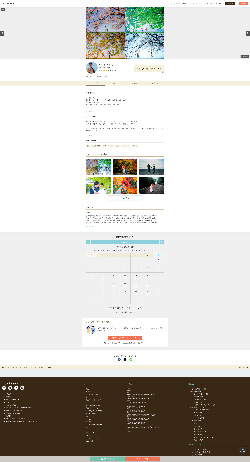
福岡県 (129, 427)
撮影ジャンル (115, 83)
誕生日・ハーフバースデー (94, 400)
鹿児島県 (157, 427)
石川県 (138, 407)
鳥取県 (129, 419)
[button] (98, 167)
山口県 (147, 419)
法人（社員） (90, 441)
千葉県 (134, 403)
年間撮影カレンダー (200, 399)
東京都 (138, 403)
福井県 (143, 407)
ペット (88, 430)
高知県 (143, 423)
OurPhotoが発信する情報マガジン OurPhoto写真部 (21, 421)
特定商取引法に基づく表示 (14, 413)
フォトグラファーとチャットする (126, 338)
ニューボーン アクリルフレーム (204, 437)
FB (4, 388)
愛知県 (138, 411)
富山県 (134, 407)
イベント (88, 435)
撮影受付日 (154, 83)
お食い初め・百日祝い (93, 405)
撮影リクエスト (197, 423)
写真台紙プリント (199, 440)
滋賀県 (129, 415)
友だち (88, 427)
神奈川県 (143, 403)
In (16, 388)
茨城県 (129, 399)
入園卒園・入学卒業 (92, 408)
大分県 (147, 427)
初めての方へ (198, 412)
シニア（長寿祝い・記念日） (95, 424)
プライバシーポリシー (12, 399)
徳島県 (129, 423)
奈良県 (147, 415)
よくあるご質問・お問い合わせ (15, 418)
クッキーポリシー (11, 402)
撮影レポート (198, 402)
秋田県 (143, 394)
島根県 (134, 419)
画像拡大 (246, 56)
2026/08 (125, 242)
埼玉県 (129, 403)
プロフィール (90, 432)
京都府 (134, 415)
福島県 (152, 394)
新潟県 (129, 407)
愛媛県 (138, 423)
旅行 (87, 416)
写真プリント (198, 434)
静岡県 (134, 411)
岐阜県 (129, 411)
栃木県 (134, 399)
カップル (88, 422)
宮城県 (138, 394)
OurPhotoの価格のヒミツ (202, 410)
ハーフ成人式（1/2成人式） (94, 411)
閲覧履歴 (218, 3)
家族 (87, 389)
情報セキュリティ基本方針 (14, 410)
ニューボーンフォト (92, 394)
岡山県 (138, 419)
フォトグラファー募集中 (199, 449)
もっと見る (125, 198)
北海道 (129, 390)
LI (22, 388)
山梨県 (143, 399)
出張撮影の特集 (199, 396)
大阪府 (138, 415)
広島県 (143, 419)
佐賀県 (134, 427)
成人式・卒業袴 (91, 413)
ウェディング (90, 402)
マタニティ (89, 419)
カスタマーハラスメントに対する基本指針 (19, 408)
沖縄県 (129, 431)
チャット (127, 250)
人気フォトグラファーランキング (204, 405)
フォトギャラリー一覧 (201, 394)
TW (10, 388)
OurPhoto (10, 383)
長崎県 (138, 427)
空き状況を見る (108, 459)
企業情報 (8, 397)
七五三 (88, 397)
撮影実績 (135, 83)
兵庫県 (143, 415)
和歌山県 (152, 415)
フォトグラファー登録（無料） (201, 452)
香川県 (134, 423)
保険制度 (8, 416)
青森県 (129, 394)
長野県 (147, 399)
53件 (115, 70)
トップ (96, 83)
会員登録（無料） (197, 420)
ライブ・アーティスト (93, 438)
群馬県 (138, 399)
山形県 (147, 394)
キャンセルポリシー (12, 405)
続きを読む (89, 111)
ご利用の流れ (194, 3)
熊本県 (143, 427)
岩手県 (134, 394)
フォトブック (198, 429)
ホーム (7, 367)
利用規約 (8, 394)
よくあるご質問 (207, 3)
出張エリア (131, 384)
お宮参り (88, 391)
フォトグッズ (196, 426)
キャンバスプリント (200, 431)
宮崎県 (152, 427)
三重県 (143, 411)
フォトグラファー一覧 (18, 367)
